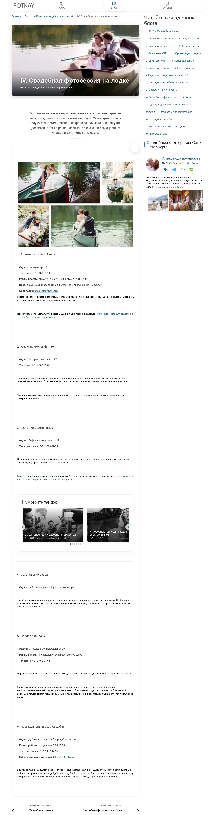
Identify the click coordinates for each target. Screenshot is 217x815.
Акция (195, 163)
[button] (22, 527)
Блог (27, 16)
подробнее (177, 186)
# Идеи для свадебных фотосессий (54, 16)
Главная (16, 16)
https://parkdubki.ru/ (64, 757)
